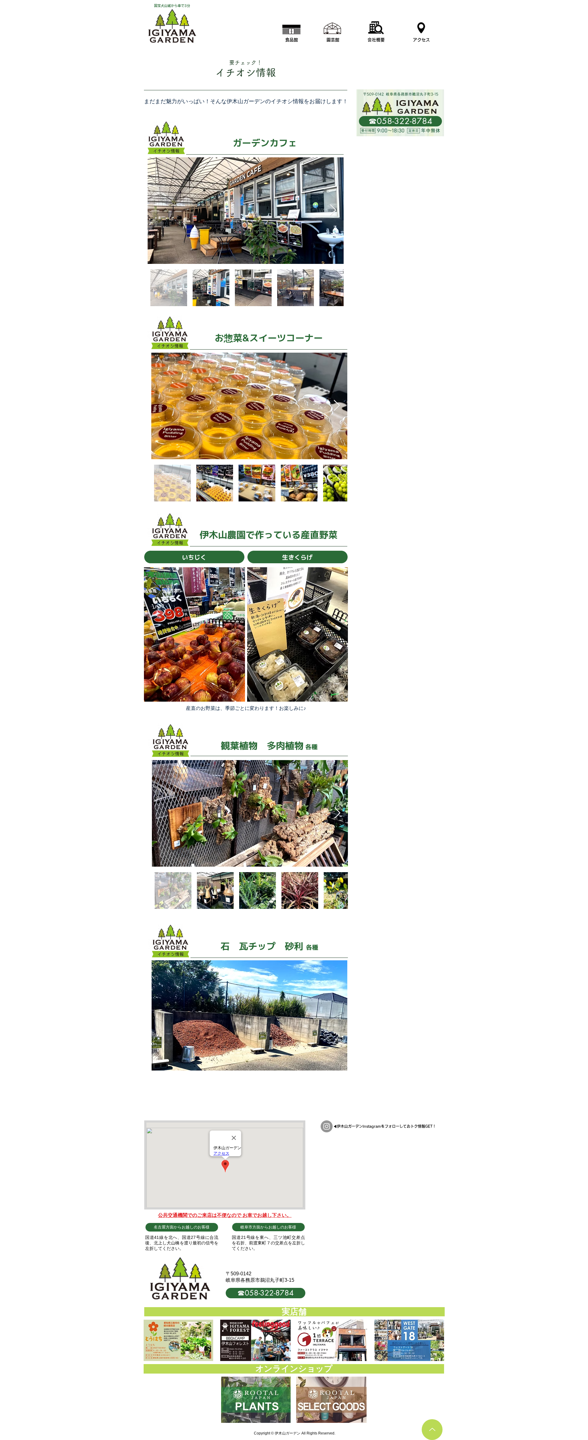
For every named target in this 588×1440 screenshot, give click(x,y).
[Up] (432, 1429)
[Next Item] (333, 210)
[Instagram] (327, 1126)
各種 (310, 746)
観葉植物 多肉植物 (262, 745)
